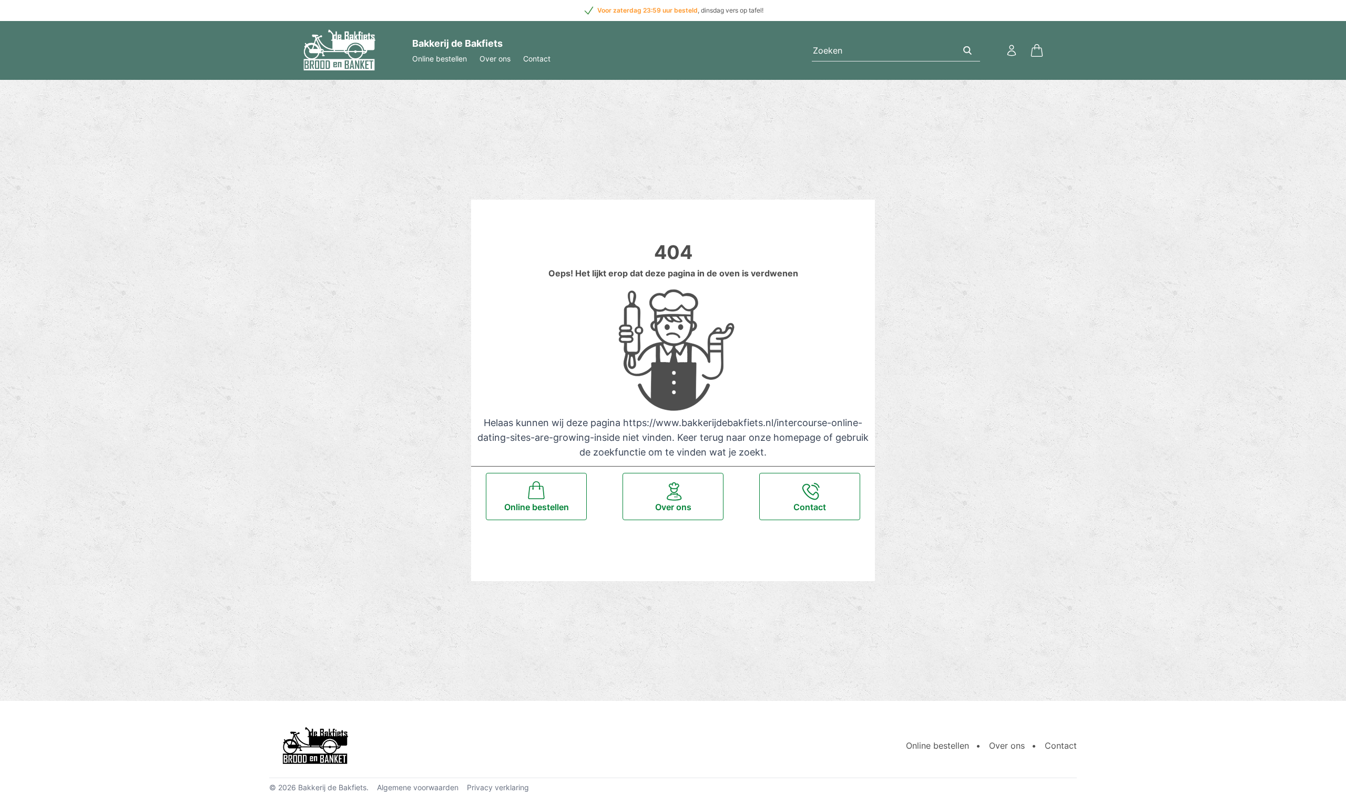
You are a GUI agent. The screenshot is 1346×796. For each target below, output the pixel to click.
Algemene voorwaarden (417, 787)
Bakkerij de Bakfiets (332, 787)
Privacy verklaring (498, 787)
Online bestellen (439, 58)
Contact (536, 58)
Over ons (495, 58)
